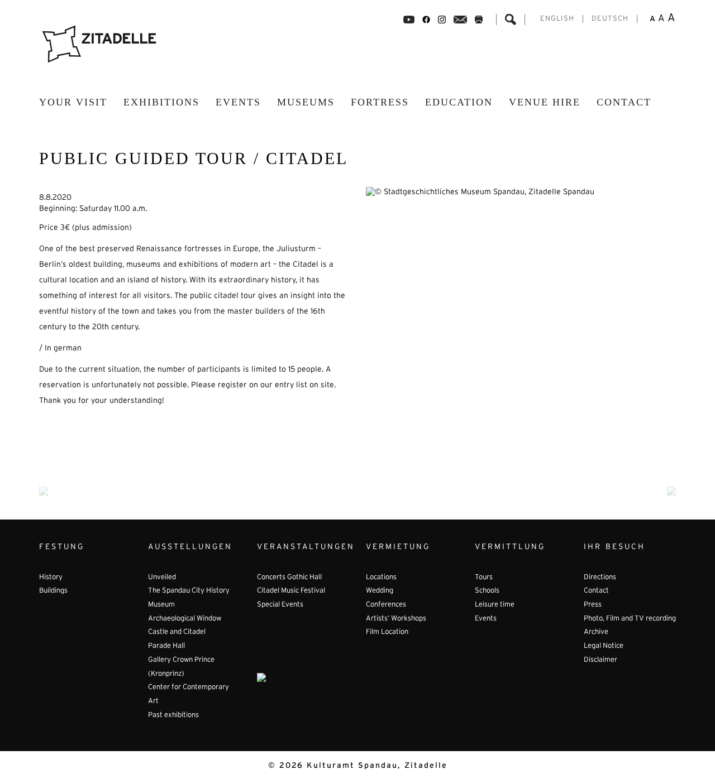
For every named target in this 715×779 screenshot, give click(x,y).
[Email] (460, 19)
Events (486, 618)
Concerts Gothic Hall (289, 577)
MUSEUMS (306, 102)
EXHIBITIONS (161, 102)
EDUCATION (459, 102)
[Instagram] (442, 19)
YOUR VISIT (73, 102)
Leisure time (494, 605)
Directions (600, 577)
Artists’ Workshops (396, 618)
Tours (484, 577)
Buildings (53, 591)
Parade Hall (166, 646)
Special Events (280, 605)
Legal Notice (603, 646)
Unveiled (162, 577)
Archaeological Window (184, 618)
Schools (487, 591)
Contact (624, 102)
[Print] (478, 19)
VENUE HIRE (544, 102)
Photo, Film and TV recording (630, 618)
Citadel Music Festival (291, 591)
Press (593, 605)
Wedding (379, 591)
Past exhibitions (173, 715)
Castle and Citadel (177, 632)
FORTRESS (380, 102)
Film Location (387, 632)
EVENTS (238, 102)
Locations (381, 577)
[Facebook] (409, 19)
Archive (596, 632)
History (51, 577)
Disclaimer (600, 660)
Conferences (386, 605)
